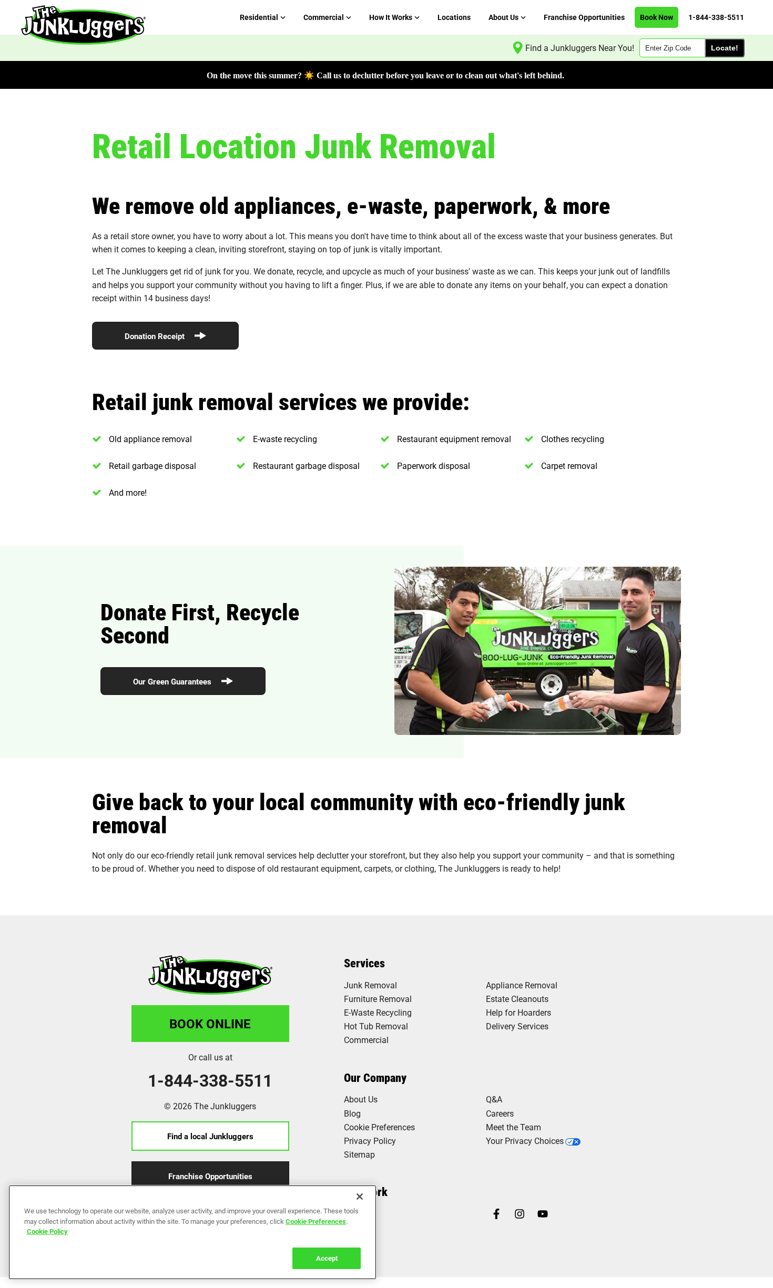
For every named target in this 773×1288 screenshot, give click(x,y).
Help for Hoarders (518, 1012)
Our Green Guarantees (173, 681)
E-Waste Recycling (378, 1012)
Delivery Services (517, 1026)
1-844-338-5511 (210, 1080)
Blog (352, 1113)
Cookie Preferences (316, 1220)
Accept (327, 1257)
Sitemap (359, 1154)
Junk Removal (370, 985)
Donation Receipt (156, 336)
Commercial (366, 1040)
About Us (361, 1099)
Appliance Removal (521, 985)
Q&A (494, 1099)
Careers (500, 1113)
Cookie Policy (47, 1231)
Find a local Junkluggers (210, 1136)
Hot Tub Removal (376, 1026)
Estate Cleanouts (517, 999)
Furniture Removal (378, 999)
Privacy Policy (370, 1141)
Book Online (210, 1023)
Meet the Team (513, 1127)
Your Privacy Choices (525, 1141)
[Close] (359, 1196)
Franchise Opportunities (210, 1176)
